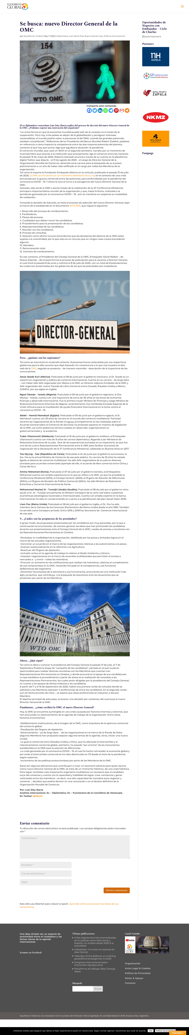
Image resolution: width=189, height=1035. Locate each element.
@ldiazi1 (37, 796)
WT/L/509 (74, 205)
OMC (34, 368)
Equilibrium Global (33, 36)
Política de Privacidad (137, 973)
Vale (150, 1031)
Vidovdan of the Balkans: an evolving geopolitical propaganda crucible (95, 957)
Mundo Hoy (97, 36)
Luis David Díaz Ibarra (79, 36)
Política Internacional (114, 36)
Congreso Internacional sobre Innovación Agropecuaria (91, 963)
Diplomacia (62, 36)
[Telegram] (110, 110)
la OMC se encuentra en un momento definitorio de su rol (62, 175)
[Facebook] (89, 110)
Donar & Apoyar (134, 978)
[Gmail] (121, 110)
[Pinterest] (116, 110)
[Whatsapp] (105, 110)
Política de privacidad (165, 1031)
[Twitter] (94, 110)
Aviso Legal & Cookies (138, 968)
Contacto (130, 983)
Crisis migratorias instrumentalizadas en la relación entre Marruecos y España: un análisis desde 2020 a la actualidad (95, 941)
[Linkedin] (100, 110)
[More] (127, 110)
